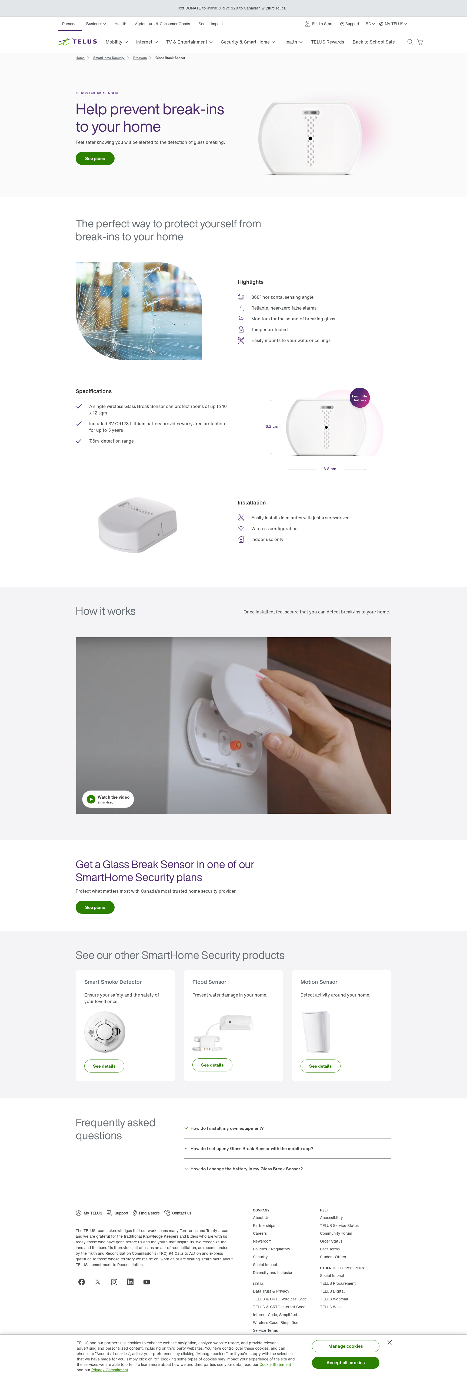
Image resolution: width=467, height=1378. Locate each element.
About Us (261, 1217)
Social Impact (211, 23)
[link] (80, 57)
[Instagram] (116, 1282)
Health (120, 23)
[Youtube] (149, 1282)
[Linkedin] (132, 1282)
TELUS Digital (332, 1291)
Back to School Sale (374, 42)
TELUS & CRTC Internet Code (279, 1307)
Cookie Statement (275, 1364)
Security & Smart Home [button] (245, 42)
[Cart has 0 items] (420, 42)
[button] (410, 42)
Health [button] (290, 42)
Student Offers (333, 1257)
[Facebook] (84, 1282)
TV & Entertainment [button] (186, 42)
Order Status (331, 1241)
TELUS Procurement (338, 1283)
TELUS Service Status (339, 1225)
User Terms (330, 1249)
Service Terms (265, 1330)
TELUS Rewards (327, 42)
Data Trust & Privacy (271, 1291)
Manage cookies (345, 1346)
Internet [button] (144, 42)
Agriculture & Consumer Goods (162, 23)
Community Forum (336, 1233)
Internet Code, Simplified (275, 1314)
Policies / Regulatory (271, 1249)
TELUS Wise (331, 1307)
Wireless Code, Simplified (275, 1322)
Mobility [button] (114, 42)
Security (260, 1257)
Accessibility (331, 1217)
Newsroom (262, 1241)
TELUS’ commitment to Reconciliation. (110, 1264)
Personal (70, 23)
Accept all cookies (345, 1362)
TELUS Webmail (334, 1299)
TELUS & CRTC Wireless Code (280, 1299)
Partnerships (264, 1225)
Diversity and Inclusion (273, 1272)
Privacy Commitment (109, 1369)
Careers (260, 1233)
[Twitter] (100, 1282)
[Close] (390, 1342)
